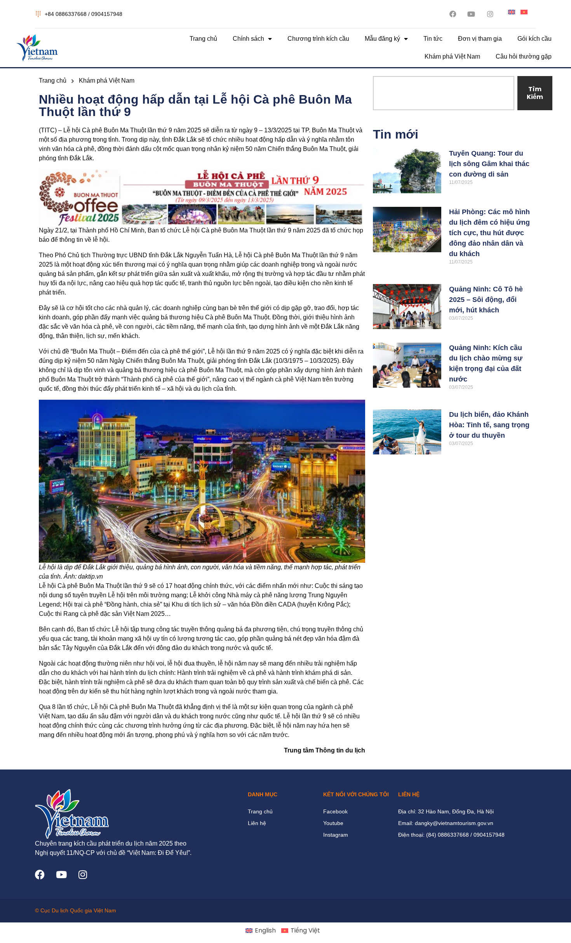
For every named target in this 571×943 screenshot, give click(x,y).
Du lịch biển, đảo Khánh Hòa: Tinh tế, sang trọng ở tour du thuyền (489, 425)
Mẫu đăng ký (382, 38)
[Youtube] (61, 874)
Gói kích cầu (534, 38)
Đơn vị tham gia (480, 38)
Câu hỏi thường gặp (524, 56)
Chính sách (248, 38)
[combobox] (443, 93)
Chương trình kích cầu (318, 38)
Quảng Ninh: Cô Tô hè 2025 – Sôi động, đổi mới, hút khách (486, 299)
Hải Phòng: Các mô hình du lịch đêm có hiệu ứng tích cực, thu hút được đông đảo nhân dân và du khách (489, 233)
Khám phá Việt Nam (452, 56)
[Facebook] (40, 874)
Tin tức (432, 38)
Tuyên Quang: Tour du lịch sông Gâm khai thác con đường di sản (489, 163)
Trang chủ (203, 38)
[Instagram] (82, 874)
